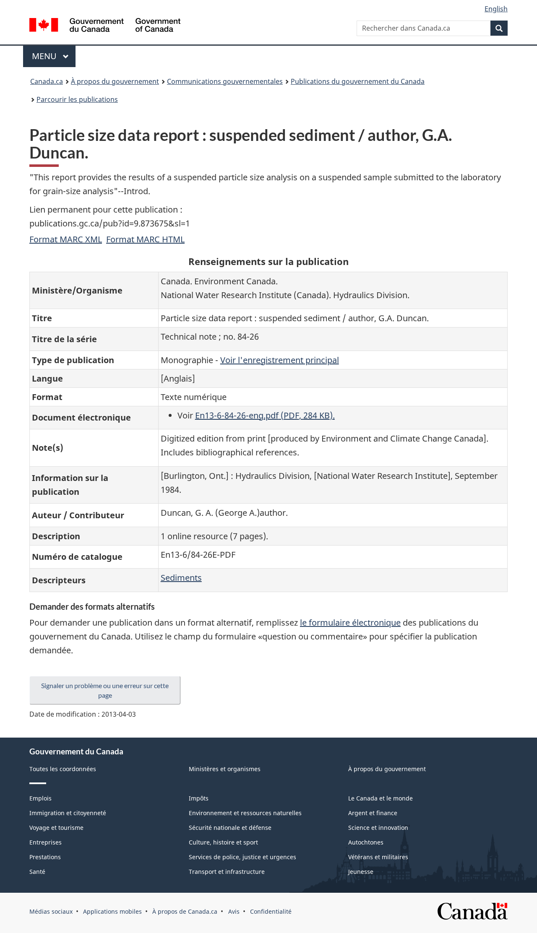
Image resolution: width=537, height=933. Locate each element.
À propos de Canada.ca (184, 911)
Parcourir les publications (77, 99)
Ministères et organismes (225, 769)
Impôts (199, 798)
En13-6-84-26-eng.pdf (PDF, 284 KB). (265, 415)
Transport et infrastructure (227, 872)
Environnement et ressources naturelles (245, 813)
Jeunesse (360, 872)
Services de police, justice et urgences (242, 857)
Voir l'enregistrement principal (279, 360)
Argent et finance (372, 813)
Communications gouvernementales (225, 81)
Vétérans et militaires (378, 857)
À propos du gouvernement (115, 81)
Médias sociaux (51, 911)
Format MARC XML (65, 239)
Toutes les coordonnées (62, 769)
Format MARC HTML (145, 239)
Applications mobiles (112, 911)
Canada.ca (46, 81)
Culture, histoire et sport (223, 842)
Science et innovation (378, 828)
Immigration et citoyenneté (67, 813)
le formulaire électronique (350, 622)
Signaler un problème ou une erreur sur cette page (105, 690)
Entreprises (45, 842)
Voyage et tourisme (56, 828)
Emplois (40, 798)
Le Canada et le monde (380, 798)
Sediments (181, 577)
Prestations (45, 857)
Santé (37, 872)
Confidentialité (271, 911)
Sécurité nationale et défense (230, 828)
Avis (234, 911)
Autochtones (365, 842)
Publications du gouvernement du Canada (358, 81)
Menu (54, 56)
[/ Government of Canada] (104, 26)
